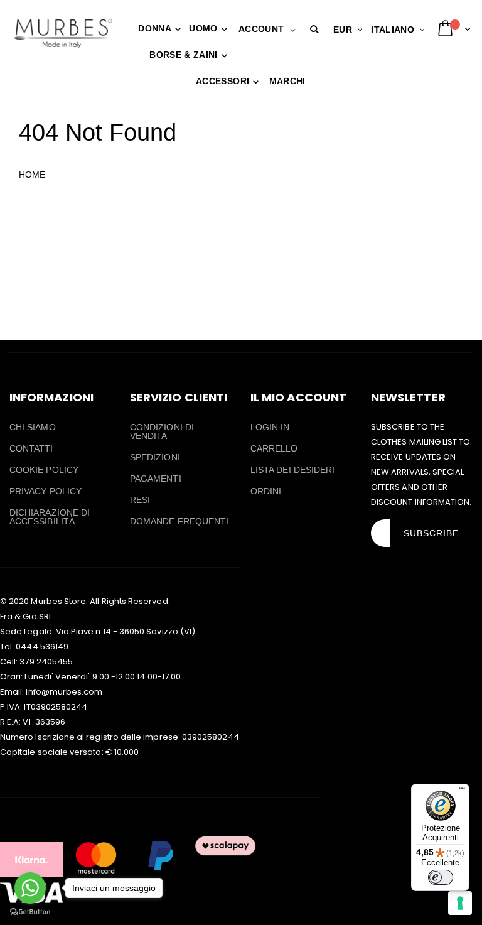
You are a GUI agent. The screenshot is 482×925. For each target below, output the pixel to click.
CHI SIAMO (32, 427)
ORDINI (265, 491)
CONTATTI (31, 448)
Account (261, 29)
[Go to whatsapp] (30, 888)
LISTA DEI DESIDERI (292, 470)
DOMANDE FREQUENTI (179, 521)
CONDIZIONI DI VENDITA (162, 431)
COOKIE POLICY (43, 470)
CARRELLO (274, 448)
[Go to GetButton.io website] (30, 912)
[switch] (440, 877)
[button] (317, 29)
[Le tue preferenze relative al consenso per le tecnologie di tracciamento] (460, 903)
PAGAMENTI (155, 478)
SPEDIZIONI (155, 457)
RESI (140, 500)
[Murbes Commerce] (62, 33)
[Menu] (461, 791)
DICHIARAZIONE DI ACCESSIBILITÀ (49, 516)
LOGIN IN (270, 427)
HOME (32, 175)
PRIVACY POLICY (45, 491)
